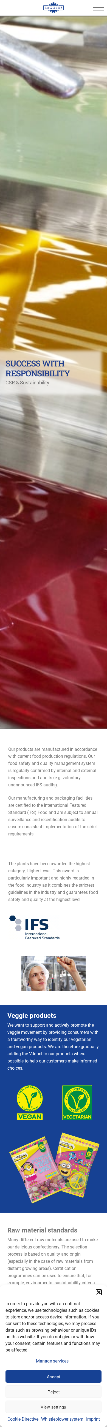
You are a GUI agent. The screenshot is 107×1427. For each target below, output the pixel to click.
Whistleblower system (62, 1419)
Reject (53, 1391)
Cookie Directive (22, 1419)
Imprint (93, 1419)
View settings (53, 1407)
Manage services (52, 1361)
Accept (53, 1376)
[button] (99, 1292)
